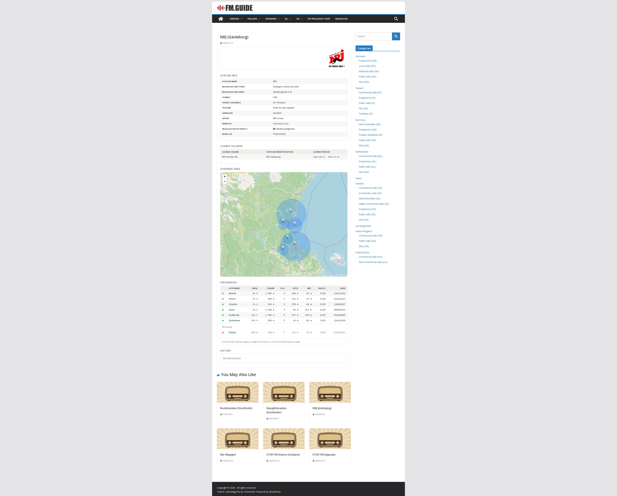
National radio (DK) (369, 71)
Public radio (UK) (367, 240)
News (359, 178)
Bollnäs (232, 293)
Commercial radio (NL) (370, 156)
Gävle (232, 309)
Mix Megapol (228, 454)
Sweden (234, 18)
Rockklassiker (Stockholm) (236, 408)
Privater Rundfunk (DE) (370, 134)
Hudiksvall (234, 315)
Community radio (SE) (370, 193)
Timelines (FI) (366, 113)
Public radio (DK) (367, 76)
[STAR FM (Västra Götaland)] (284, 430)
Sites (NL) (364, 171)
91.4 (255, 298)
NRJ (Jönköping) (322, 408)
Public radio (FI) (367, 103)
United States (363, 252)
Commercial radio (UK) (370, 235)
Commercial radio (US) (370, 256)
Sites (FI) (363, 108)
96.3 (255, 309)
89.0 (255, 293)
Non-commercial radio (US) (373, 262)
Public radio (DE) (367, 140)
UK (297, 18)
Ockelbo (233, 304)
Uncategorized (363, 225)
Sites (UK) (364, 246)
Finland (252, 18)
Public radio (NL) (367, 166)
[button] (240, 19)
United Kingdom (364, 231)
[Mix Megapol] (237, 430)
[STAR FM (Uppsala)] (330, 430)
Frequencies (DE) (367, 129)
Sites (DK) (364, 81)
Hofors (232, 298)
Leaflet (327, 276)
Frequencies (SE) (367, 209)
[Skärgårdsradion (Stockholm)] (284, 384)
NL (286, 18)
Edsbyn (232, 332)
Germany (360, 119)
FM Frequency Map (319, 18)
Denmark (271, 18)
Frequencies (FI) (367, 97)
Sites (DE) (364, 145)
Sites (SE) (363, 219)
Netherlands (362, 151)
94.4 (255, 304)
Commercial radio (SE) (370, 187)
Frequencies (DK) (368, 60)
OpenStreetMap (335, 276)
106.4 (254, 320)
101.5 (254, 315)
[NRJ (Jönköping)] (330, 384)
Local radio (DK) (367, 65)
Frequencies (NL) (367, 161)
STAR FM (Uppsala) (324, 454)
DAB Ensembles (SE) (369, 198)
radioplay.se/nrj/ (281, 123)
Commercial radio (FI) (370, 92)
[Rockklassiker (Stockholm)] (237, 384)
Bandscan (341, 18)
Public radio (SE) (367, 214)
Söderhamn (234, 320)
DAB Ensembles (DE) (370, 124)
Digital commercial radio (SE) (374, 203)
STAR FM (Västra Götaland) (283, 454)
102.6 (254, 332)
